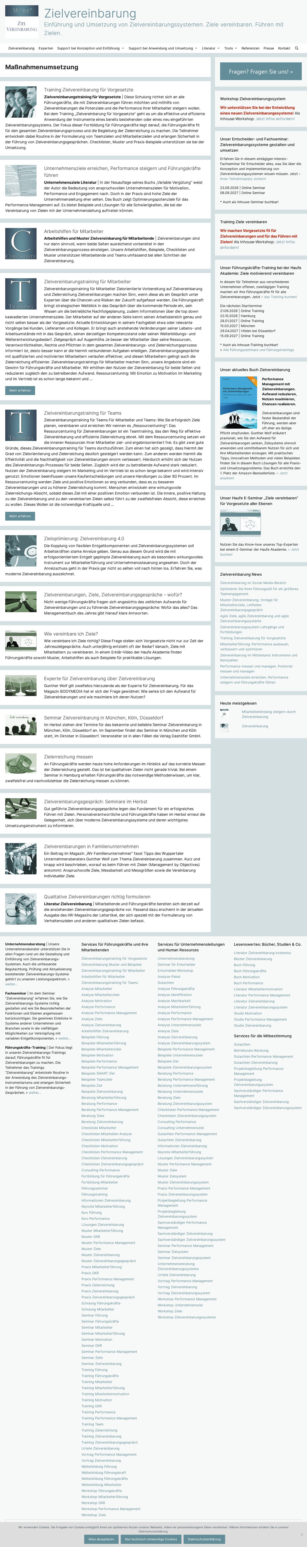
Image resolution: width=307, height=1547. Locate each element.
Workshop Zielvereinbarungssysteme (187, 1317)
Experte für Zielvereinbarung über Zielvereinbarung (99, 678)
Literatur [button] (208, 48)
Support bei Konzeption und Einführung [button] (88, 48)
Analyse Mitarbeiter (96, 989)
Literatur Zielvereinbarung (254, 1001)
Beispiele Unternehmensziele (180, 1055)
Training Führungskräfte (100, 1376)
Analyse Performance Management (109, 1013)
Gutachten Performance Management (187, 1134)
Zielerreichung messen (68, 756)
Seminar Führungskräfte (100, 1321)
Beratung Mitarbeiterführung (103, 1097)
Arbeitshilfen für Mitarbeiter (73, 231)
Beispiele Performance (99, 1061)
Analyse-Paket (169, 976)
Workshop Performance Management (110, 1509)
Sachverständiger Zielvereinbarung (185, 1233)
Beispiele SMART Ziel (98, 1073)
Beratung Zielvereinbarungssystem (185, 1103)
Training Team (92, 1424)
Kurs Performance (95, 1218)
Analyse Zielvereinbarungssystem (184, 1043)
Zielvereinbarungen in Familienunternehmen (91, 846)
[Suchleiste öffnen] (296, 48)
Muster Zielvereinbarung (100, 1255)
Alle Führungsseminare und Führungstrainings (258, 350)
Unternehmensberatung (176, 958)
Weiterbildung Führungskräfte (104, 1479)
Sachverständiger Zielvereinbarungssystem (192, 1239)
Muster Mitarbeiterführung (102, 1231)
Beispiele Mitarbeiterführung (103, 1043)
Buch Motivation (247, 977)
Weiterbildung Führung (99, 1466)
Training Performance (98, 1412)
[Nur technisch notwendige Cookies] (302, 1534)
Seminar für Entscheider (176, 964)
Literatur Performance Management (262, 995)
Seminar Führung (94, 1315)
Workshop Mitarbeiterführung (104, 1497)
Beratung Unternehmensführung (183, 1085)
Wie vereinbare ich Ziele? (71, 634)
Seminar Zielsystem (173, 1252)
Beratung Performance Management (110, 1110)
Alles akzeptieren (101, 1539)
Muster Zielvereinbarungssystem (183, 1182)
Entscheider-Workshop (175, 970)
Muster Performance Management (108, 1243)
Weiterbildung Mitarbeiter (101, 1485)
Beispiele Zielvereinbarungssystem (185, 1067)
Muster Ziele (91, 1249)
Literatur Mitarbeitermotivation (258, 989)
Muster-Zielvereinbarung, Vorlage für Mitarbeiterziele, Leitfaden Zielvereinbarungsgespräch (249, 605)
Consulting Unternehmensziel (181, 1128)
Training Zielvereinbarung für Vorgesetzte (88, 89)
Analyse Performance (98, 1007)
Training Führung (94, 1370)
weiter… (11, 984)
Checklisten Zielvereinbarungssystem (187, 1116)
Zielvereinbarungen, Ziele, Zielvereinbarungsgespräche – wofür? (113, 594)
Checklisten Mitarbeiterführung (106, 1140)
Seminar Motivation (96, 1339)
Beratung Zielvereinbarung (102, 1122)
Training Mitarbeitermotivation (105, 1394)
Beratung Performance (99, 1103)
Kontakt (284, 48)
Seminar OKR (91, 1345)
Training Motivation (96, 1400)
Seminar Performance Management (109, 1351)
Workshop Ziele (93, 1515)
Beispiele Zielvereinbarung (102, 1091)
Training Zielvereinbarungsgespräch (109, 1442)
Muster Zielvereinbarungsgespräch (108, 1261)
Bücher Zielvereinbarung (253, 959)
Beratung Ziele (92, 1116)
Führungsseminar (94, 1188)
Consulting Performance (100, 1170)
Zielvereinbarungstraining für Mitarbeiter (87, 281)
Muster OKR (90, 1237)
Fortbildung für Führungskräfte (105, 1176)
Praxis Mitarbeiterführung (101, 1267)
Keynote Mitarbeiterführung (103, 1206)
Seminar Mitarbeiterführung (103, 1333)
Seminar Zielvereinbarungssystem (184, 1258)
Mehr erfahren (20, 390)
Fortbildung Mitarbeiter (99, 1182)
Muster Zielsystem (172, 1176)
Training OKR (91, 1406)
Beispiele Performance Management (109, 1067)
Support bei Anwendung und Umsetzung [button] (161, 48)
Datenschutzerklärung (204, 1539)
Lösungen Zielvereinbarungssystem (185, 1158)
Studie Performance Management (260, 1019)
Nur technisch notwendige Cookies (151, 1539)
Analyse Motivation (96, 1001)
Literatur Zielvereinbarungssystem (261, 1007)
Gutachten (166, 983)
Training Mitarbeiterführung (103, 1388)
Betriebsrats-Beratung (251, 1050)
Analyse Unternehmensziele (179, 1025)
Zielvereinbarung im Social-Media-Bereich (253, 583)
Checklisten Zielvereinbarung (104, 1158)
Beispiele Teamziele (96, 1079)
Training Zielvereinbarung (101, 1436)
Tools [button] (228, 48)
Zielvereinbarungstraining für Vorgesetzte (114, 958)
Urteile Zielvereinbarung (100, 1448)
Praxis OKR (90, 1273)
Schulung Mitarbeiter (97, 1309)
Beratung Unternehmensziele (180, 1091)
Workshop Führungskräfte (101, 1491)
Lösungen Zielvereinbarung (102, 1224)
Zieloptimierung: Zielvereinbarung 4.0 (84, 538)
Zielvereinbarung (90, 13)
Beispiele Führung (95, 1037)
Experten (46, 48)
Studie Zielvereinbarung (252, 1025)
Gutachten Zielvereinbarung (179, 1140)
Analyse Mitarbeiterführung (179, 1007)
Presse (269, 48)
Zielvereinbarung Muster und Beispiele (111, 964)
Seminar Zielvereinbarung (101, 1364)
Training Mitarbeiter (96, 1382)
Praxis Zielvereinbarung (99, 1291)
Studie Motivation (248, 1013)
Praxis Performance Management (107, 1279)
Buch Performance (248, 983)
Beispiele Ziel (91, 1085)
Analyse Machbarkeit (174, 1001)
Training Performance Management (109, 1418)
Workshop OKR (93, 1503)
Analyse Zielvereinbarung (101, 1025)
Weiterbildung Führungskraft (103, 1472)
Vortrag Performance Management (109, 1454)
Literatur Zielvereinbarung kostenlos (262, 953)
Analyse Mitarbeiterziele (100, 995)
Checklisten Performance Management (112, 1152)
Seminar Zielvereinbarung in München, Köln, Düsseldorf (103, 717)
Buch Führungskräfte (250, 971)
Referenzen (250, 48)
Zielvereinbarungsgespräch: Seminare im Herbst (95, 801)
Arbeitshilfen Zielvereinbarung (105, 1031)
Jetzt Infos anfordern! (275, 119)
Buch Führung (244, 965)
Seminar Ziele (92, 1358)
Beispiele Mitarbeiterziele (101, 1049)
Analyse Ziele (91, 1019)
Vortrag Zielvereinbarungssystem (184, 1293)
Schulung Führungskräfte (101, 1303)
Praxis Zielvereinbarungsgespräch (108, 1297)
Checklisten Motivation (99, 1146)
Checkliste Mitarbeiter (98, 1128)
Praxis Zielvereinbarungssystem (183, 1194)
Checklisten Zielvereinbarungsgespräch (112, 1164)
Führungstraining (94, 1194)
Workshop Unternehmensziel (180, 1305)
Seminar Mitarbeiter (97, 1327)
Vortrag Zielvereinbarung (101, 1460)
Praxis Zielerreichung (97, 1285)
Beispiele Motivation (97, 1055)
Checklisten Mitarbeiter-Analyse (106, 1134)
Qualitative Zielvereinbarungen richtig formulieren (97, 896)
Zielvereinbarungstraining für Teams (82, 413)
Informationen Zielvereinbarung (106, 1200)
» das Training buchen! (279, 297)
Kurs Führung (91, 1212)
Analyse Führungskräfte (176, 989)
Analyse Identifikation (175, 995)
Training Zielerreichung (99, 1430)
